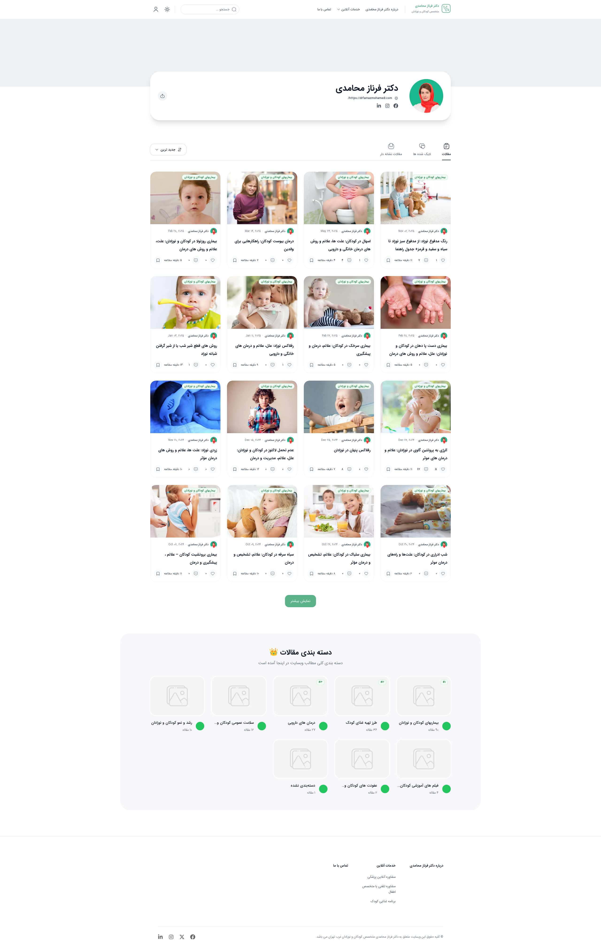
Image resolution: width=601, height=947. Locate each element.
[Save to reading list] (388, 260)
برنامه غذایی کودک (383, 901)
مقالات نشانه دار (391, 154)
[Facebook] (395, 105)
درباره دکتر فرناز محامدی (426, 865)
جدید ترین (168, 149)
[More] (162, 96)
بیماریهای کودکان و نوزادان (430, 177)
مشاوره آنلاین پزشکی (381, 876)
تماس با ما (340, 865)
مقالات (446, 154)
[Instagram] (387, 105)
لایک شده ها (422, 154)
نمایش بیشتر (300, 601)
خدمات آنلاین (386, 865)
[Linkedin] (379, 105)
